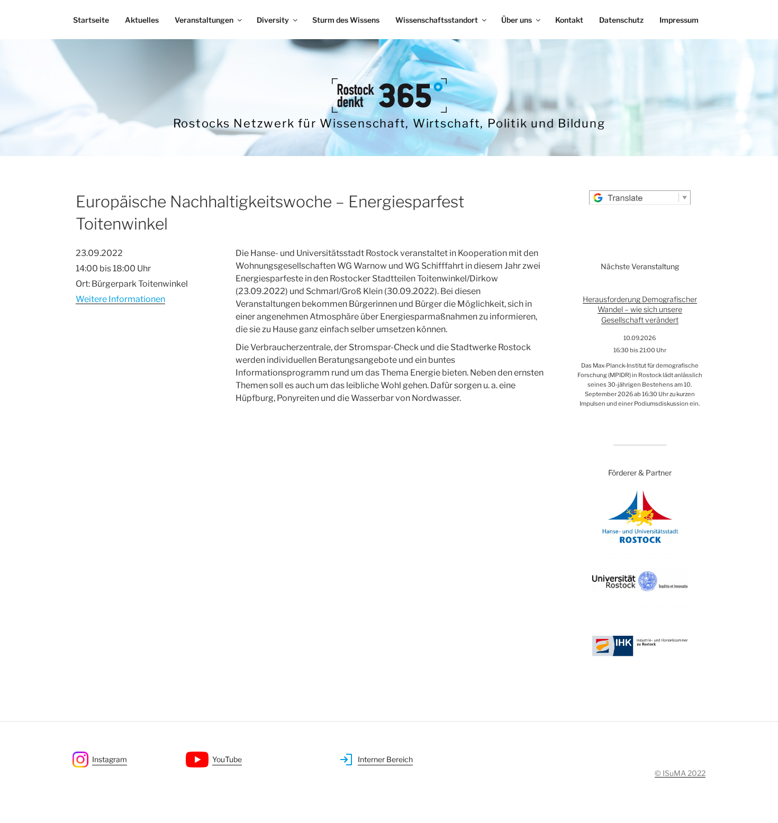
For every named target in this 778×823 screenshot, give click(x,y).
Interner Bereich (385, 759)
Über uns (516, 19)
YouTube (227, 759)
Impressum (679, 19)
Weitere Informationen (120, 299)
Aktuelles (142, 19)
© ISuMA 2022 (680, 773)
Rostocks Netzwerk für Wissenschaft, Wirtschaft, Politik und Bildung (389, 123)
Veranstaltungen (204, 19)
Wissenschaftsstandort (436, 19)
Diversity (273, 19)
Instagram (109, 759)
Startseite (91, 19)
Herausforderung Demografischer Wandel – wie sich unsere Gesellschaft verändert (640, 309)
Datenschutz (621, 19)
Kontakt (569, 19)
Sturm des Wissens (345, 19)
